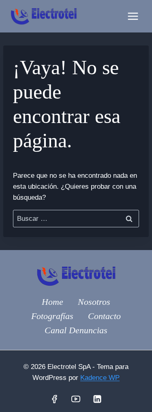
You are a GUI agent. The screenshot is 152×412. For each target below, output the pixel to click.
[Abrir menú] (132, 16)
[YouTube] (76, 399)
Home (52, 302)
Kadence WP (100, 378)
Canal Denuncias (76, 330)
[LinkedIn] (97, 399)
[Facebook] (54, 399)
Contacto (104, 316)
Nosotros (94, 302)
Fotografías (52, 316)
